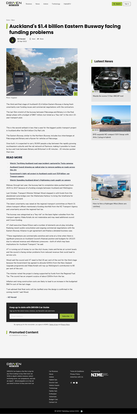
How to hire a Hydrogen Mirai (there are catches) (111, 192)
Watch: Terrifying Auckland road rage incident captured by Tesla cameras (41, 163)
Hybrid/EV (67, 4)
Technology (56, 4)
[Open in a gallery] (76, 94)
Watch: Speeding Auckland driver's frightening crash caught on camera (40, 180)
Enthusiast (53, 394)
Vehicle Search (54, 385)
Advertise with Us (76, 377)
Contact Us (53, 402)
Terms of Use (53, 325)
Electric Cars (53, 382)
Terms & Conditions (77, 371)
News (38, 4)
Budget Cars (53, 399)
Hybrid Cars (53, 380)
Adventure (53, 397)
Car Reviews (53, 371)
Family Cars (53, 391)
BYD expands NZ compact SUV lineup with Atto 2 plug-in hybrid (111, 122)
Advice (45, 4)
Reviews (29, 4)
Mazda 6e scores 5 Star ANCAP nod (108, 96)
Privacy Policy (65, 325)
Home (8, 20)
